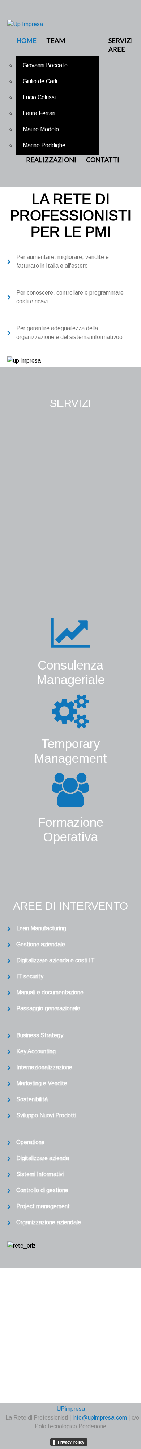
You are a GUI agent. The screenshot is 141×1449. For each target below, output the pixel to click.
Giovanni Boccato (45, 65)
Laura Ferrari (39, 113)
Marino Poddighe (44, 145)
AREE (116, 49)
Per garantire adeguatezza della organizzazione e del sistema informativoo (69, 332)
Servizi (120, 40)
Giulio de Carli (40, 81)
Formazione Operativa (70, 829)
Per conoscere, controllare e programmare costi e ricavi (70, 297)
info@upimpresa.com (80, 1361)
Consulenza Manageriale (71, 672)
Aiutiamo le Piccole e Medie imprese (70, 517)
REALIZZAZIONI (51, 160)
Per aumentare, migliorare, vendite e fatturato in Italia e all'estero (62, 261)
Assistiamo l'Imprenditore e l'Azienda (71, 466)
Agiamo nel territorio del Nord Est (70, 568)
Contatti (102, 160)
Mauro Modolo (41, 129)
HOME (26, 40)
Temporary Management (70, 751)
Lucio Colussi (39, 97)
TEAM (55, 40)
